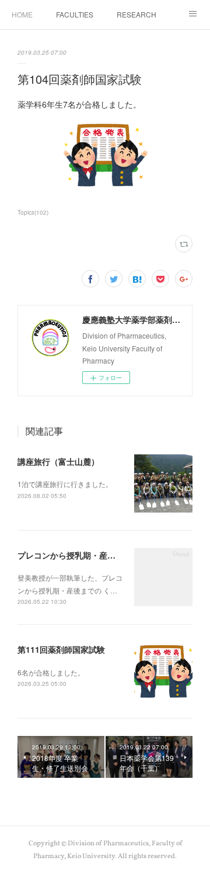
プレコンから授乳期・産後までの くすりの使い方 (109, 555)
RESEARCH (136, 14)
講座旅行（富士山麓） (58, 461)
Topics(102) (33, 212)
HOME (22, 14)
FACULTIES (74, 14)
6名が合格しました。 (51, 672)
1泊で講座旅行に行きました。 (65, 484)
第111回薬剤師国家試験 (61, 649)
